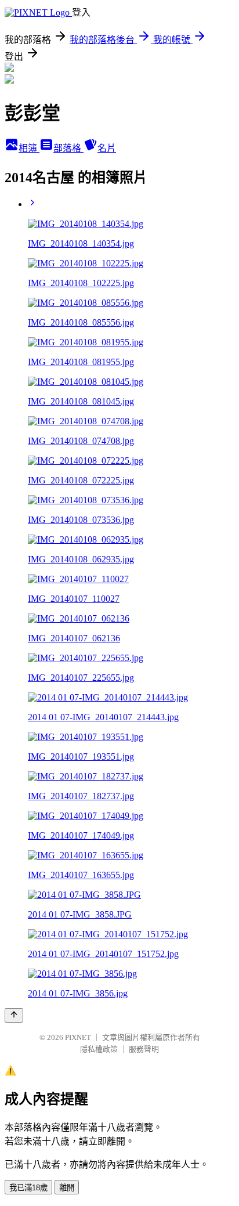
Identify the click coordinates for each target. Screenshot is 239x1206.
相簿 (29, 148)
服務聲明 (144, 1049)
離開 (66, 1187)
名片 (106, 148)
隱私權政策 (99, 1049)
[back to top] (14, 1015)
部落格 (68, 148)
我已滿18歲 (28, 1187)
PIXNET (78, 1037)
